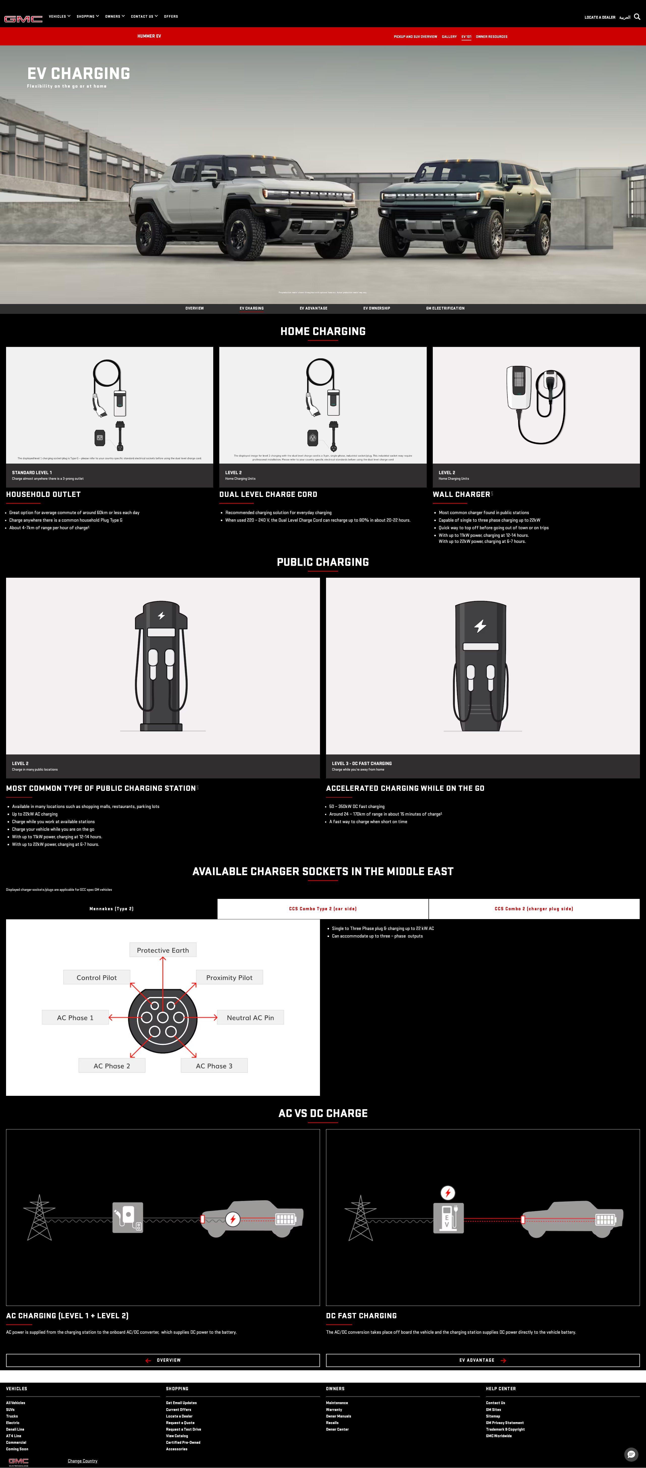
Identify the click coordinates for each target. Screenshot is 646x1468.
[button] (88, 526)
